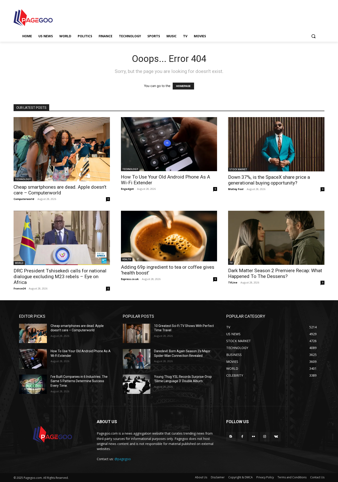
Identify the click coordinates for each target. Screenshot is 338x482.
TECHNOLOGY (23, 179)
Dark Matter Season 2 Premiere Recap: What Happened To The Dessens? (275, 273)
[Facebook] (242, 436)
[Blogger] (230, 436)
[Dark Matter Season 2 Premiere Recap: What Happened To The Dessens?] (276, 238)
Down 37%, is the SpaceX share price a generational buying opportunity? (269, 180)
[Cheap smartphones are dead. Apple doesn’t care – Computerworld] (62, 149)
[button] (313, 36)
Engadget (127, 188)
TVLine (232, 282)
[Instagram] (264, 436)
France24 (20, 288)
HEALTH (126, 259)
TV (230, 262)
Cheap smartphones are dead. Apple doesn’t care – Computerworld (60, 190)
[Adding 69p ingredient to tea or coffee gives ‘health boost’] (169, 236)
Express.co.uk (130, 279)
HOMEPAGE (183, 86)
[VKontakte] (276, 436)
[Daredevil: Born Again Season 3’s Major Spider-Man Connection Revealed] (137, 359)
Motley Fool (235, 189)
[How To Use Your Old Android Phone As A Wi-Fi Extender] (169, 144)
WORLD (19, 263)
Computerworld (24, 199)
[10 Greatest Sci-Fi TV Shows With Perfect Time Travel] (137, 333)
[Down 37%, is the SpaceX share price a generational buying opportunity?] (276, 144)
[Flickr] (253, 436)
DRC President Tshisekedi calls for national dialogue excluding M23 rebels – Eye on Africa (60, 276)
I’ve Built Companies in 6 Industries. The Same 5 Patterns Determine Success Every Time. (79, 381)
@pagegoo (123, 459)
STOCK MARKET (238, 169)
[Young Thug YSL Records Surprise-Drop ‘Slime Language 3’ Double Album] (137, 384)
